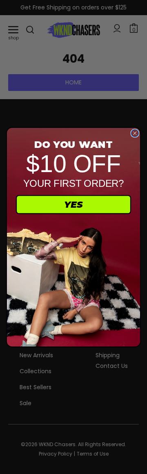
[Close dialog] (134, 132)
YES (73, 204)
